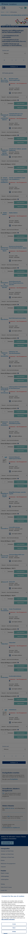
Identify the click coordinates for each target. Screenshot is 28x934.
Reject (14, 927)
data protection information (8, 919)
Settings (14, 931)
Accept (14, 924)
